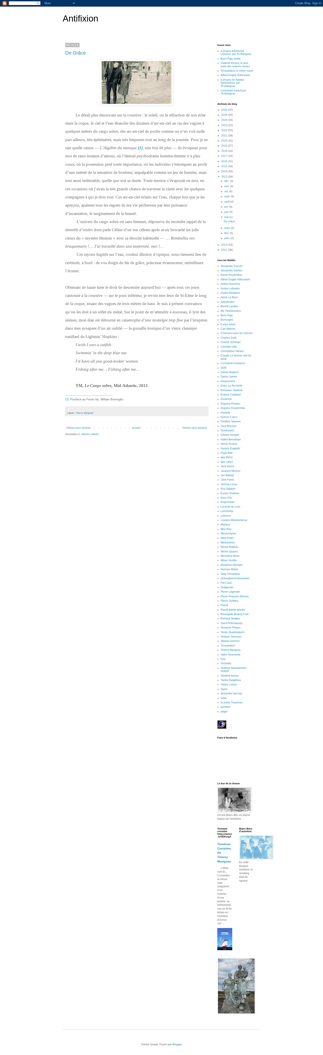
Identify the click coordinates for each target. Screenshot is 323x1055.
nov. (227, 186)
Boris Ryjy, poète (231, 58)
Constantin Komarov (233, 363)
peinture (225, 706)
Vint (223, 659)
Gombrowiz (227, 430)
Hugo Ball (226, 452)
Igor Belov (227, 457)
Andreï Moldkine (230, 292)
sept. (227, 196)
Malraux (225, 524)
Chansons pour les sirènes (237, 333)
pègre (224, 711)
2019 (224, 145)
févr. (227, 233)
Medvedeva (228, 542)
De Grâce (75, 53)
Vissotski (226, 663)
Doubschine (228, 381)
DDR (224, 367)
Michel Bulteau (229, 546)
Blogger (177, 1044)
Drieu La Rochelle (231, 385)
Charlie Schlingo (231, 342)
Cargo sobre (228, 324)
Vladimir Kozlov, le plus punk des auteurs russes (235, 65)
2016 (224, 161)
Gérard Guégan (230, 434)
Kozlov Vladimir (230, 493)
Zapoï (224, 689)
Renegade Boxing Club (235, 614)
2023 (224, 125)
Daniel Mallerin (230, 372)
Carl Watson (228, 328)
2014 (224, 171)
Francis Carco (229, 417)
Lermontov (227, 511)
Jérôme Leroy (229, 484)
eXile (224, 698)
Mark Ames (227, 537)
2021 (224, 135)
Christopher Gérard (232, 351)
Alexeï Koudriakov (231, 274)
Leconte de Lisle (230, 506)
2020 (224, 140)
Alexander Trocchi (231, 266)
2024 (224, 120)
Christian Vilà (229, 346)
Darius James (229, 376)
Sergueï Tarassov (231, 636)
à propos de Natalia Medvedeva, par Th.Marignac (232, 83)
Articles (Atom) (90, 434)
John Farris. (228, 479)
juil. (226, 206)
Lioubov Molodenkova (234, 520)
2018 (224, 151)
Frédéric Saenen (231, 421)
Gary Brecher (228, 426)
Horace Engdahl (230, 448)
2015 (224, 166)
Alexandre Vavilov (231, 270)
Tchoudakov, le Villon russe (237, 70)
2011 (224, 249)
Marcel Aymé (228, 533)
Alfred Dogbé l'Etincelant (235, 75)
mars (227, 228)
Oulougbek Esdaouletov (235, 578)
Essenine (226, 399)
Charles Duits (229, 337)
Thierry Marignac (84, 413)
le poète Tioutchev (232, 702)
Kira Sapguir (228, 488)
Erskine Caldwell (231, 394)
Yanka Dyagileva (231, 680)
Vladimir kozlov (230, 675)
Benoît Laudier (229, 306)
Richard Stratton (230, 618)
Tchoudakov (228, 645)
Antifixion (80, 18)
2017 (224, 156)
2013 (224, 176)
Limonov (226, 515)
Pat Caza (226, 582)
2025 (224, 114)
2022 (224, 130)
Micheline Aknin (230, 555)
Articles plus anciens (194, 427)
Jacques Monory (230, 470)
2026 (224, 109)
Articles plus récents (78, 427)
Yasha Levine (229, 684)
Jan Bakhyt (227, 475)
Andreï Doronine (230, 283)
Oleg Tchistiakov (230, 574)
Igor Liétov (227, 461)
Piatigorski (227, 587)
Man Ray (226, 529)
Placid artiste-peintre (233, 609)
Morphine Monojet (231, 565)
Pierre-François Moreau (235, 596)
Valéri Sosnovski (230, 654)
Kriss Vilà (226, 497)
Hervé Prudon (229, 443)
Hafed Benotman (231, 439)
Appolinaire (227, 301)
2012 (224, 244)
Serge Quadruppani (232, 632)
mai (226, 217)
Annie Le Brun (229, 297)
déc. (227, 181)
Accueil (136, 427)
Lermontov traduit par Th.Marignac (233, 92)
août (227, 201)
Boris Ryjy (227, 315)
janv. (227, 238)
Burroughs (227, 319)
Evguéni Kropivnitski (233, 408)
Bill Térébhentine (231, 310)
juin (226, 212)
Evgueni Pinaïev (230, 403)
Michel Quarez (229, 551)
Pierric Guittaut (229, 600)
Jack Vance (227, 466)
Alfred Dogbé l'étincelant (235, 279)
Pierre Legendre (230, 591)
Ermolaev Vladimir (232, 390)
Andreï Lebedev (230, 288)
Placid (224, 605)
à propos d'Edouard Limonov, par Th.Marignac (236, 52)
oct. (226, 191)
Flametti (225, 412)
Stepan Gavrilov (230, 641)
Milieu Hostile (229, 560)
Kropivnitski (227, 502)
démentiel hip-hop (231, 693)
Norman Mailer (229, 569)
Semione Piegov (230, 627)
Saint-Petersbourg (231, 623)
